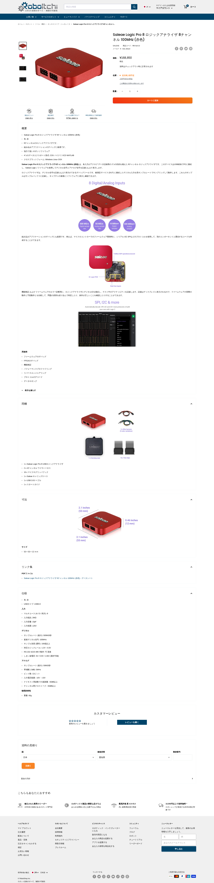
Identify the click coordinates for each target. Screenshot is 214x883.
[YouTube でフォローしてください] (113, 876)
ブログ (132, 832)
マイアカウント (163, 8)
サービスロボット (49, 17)
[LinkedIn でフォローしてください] (122, 876)
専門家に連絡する (72, 118)
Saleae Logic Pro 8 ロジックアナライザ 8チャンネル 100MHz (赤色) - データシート (58, 578)
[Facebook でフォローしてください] (94, 876)
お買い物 (30, 17)
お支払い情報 (23, 851)
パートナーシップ (92, 17)
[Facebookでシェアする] (176, 48)
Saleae (116, 46)
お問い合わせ (23, 855)
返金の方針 (25, 778)
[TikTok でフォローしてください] (118, 876)
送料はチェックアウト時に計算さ (133, 66)
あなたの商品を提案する (102, 838)
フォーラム (134, 828)
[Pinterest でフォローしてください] (108, 876)
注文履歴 (21, 832)
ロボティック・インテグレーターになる (106, 829)
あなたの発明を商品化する (103, 846)
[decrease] (122, 91)
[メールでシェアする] (190, 48)
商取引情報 (59, 843)
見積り (28, 766)
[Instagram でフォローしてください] (104, 876)
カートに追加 (152, 100)
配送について (23, 836)
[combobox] (97, 7)
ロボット (29, 24)
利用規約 (58, 836)
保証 (20, 847)
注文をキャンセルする (27, 843)
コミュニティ (109, 17)
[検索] (134, 7)
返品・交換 (22, 840)
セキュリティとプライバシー (67, 840)
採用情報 (58, 832)
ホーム (20, 24)
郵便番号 (177, 752)
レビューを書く (132, 722)
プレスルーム (60, 847)
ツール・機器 (40, 24)
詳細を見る (29, 118)
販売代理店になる (99, 835)
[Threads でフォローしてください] (127, 876)
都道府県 (101, 752)
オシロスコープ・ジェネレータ (59, 24)
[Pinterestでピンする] (181, 48)
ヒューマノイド (70, 17)
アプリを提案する (99, 842)
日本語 (43, 872)
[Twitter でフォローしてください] (99, 876)
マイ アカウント (24, 828)
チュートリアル (135, 840)
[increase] (137, 91)
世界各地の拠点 (23, 872)
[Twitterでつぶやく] (186, 48)
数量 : (115, 91)
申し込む (179, 849)
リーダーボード (135, 843)
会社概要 (58, 828)
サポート (124, 17)
